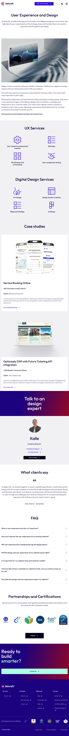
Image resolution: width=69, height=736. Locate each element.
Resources (39, 691)
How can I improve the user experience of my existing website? (25, 536)
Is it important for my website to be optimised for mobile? (23, 561)
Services (5, 691)
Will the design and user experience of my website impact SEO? (25, 553)
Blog (39, 696)
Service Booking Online (10, 307)
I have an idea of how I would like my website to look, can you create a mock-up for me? (31, 570)
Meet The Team (25, 700)
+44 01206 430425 (59, 704)
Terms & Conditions (51, 729)
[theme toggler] (62, 4)
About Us (23, 696)
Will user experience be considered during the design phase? (24, 545)
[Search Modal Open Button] (57, 4)
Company (22, 691)
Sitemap (40, 708)
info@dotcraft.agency (33, 449)
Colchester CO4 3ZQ (59, 700)
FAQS (39, 704)
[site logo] (8, 3)
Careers (23, 704)
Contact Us (33, 671)
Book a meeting (33, 457)
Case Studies (41, 700)
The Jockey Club (8, 387)
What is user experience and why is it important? (19, 528)
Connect (55, 691)
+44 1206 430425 (33, 452)
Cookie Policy (38, 729)
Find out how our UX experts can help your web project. (22, 114)
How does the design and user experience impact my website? (25, 579)
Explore (33, 635)
